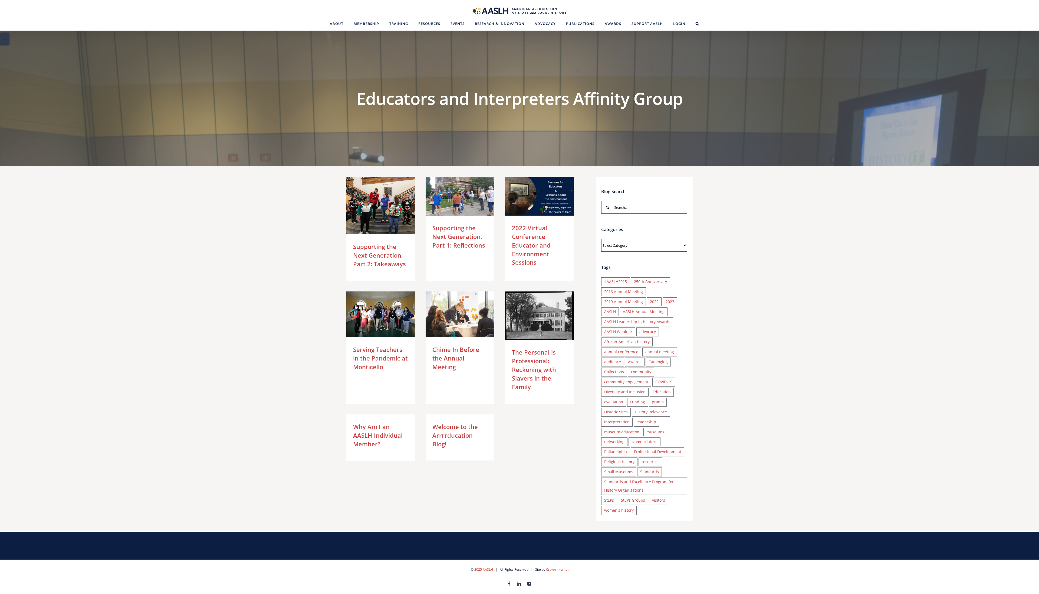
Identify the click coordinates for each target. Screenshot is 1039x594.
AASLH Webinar (618, 331)
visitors (658, 500)
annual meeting (659, 351)
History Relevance (651, 411)
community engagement (626, 381)
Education (662, 391)
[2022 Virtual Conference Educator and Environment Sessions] (539, 196)
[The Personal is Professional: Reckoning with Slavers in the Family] (539, 315)
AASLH (610, 311)
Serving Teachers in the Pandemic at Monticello (373, 314)
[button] (697, 23)
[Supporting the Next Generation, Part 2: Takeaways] (380, 206)
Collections (614, 371)
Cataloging (658, 361)
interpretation (617, 421)
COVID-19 (663, 381)
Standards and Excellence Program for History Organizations (639, 486)
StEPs (609, 500)
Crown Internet (557, 569)
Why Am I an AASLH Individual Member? (378, 435)
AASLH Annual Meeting (644, 311)
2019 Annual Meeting (623, 301)
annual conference (621, 351)
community (641, 371)
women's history (619, 510)
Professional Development (657, 451)
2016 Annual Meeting (623, 291)
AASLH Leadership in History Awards (637, 321)
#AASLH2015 (615, 281)
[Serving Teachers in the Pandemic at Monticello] (380, 314)
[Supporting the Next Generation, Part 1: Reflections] (460, 196)
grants (658, 401)
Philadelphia (615, 451)
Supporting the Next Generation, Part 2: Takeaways (373, 206)
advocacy (647, 331)
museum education (621, 431)
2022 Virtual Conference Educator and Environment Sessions (531, 196)
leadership (646, 421)
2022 (654, 301)
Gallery (388, 206)
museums (655, 431)
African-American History (627, 341)
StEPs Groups (633, 500)
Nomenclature (644, 441)
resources (650, 461)
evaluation (613, 401)
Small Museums (618, 471)
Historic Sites (616, 411)
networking (614, 441)
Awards (635, 361)
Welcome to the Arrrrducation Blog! (455, 435)
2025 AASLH (483, 569)
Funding (637, 401)
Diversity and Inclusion (625, 391)
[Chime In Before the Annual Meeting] (460, 314)
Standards (649, 471)
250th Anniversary (650, 281)
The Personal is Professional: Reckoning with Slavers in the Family (531, 316)
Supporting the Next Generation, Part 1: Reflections (452, 196)
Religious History (619, 461)
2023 (670, 301)
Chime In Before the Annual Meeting (452, 314)
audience (612, 361)
